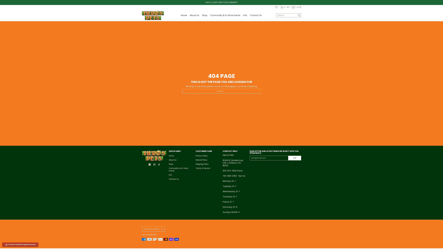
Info (170, 175)
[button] (149, 165)
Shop (171, 164)
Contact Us (174, 179)
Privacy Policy (202, 155)
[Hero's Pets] (153, 15)
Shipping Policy (202, 164)
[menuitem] (285, 7)
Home (171, 155)
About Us (173, 160)
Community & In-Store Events (178, 169)
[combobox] (286, 15)
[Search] (299, 15)
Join (294, 158)
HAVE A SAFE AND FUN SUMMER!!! (221, 2)
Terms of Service (203, 168)
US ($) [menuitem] (299, 7)
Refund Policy (201, 160)
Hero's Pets (146, 235)
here (232, 86)
